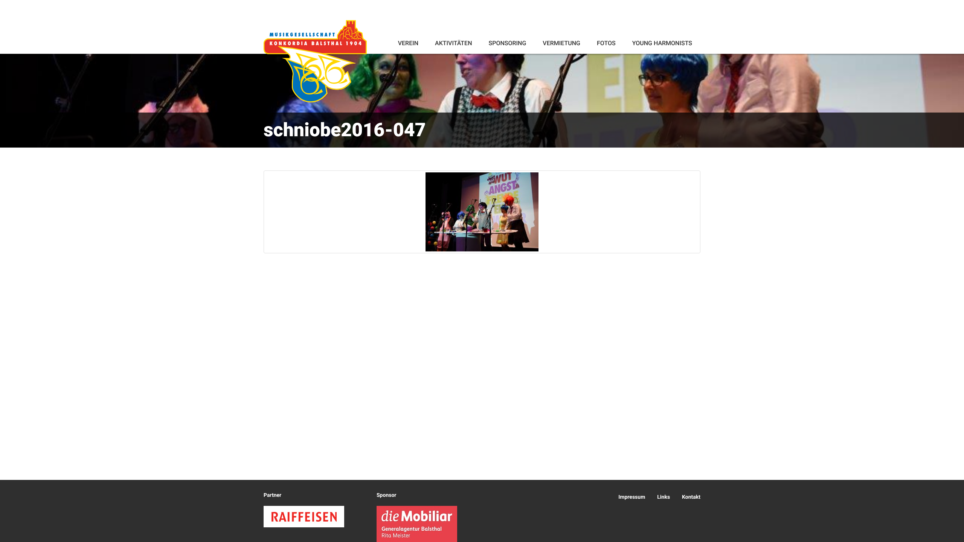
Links (663, 497)
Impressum (631, 497)
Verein (408, 43)
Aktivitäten (453, 43)
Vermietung (561, 43)
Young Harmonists (662, 43)
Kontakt (691, 497)
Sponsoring (507, 43)
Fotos (606, 43)
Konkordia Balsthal (315, 61)
